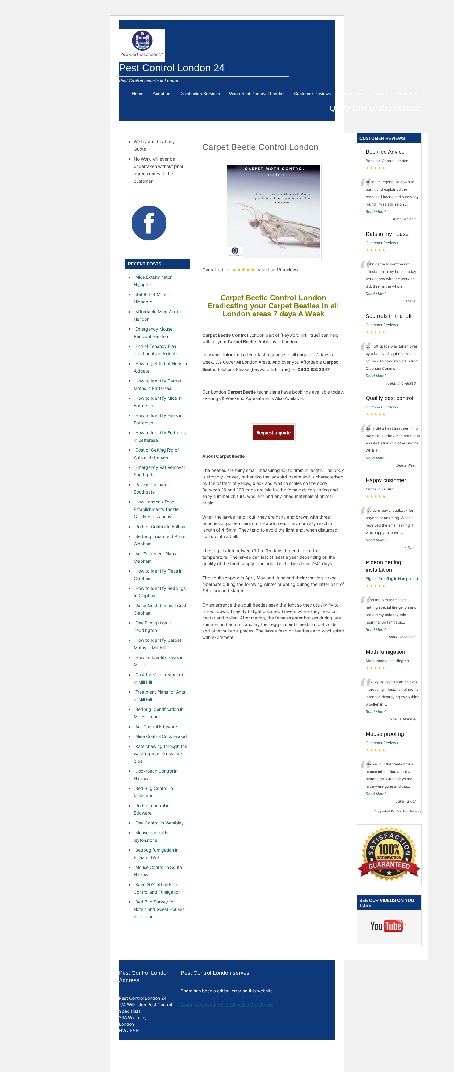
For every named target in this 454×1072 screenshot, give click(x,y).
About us (161, 93)
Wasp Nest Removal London (257, 93)
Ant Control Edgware (156, 726)
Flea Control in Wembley (159, 822)
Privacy (380, 93)
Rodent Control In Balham (161, 526)
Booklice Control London (387, 160)
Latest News (352, 93)
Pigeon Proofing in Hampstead (392, 578)
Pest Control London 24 (172, 67)
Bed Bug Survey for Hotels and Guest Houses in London (159, 909)
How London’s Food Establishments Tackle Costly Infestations (156, 509)
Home (138, 93)
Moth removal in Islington (387, 660)
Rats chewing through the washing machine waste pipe (160, 754)
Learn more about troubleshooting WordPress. (227, 1004)
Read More (375, 211)
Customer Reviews (312, 93)
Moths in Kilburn (379, 489)
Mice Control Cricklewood (161, 736)
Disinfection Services (199, 93)
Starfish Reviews (409, 811)
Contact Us (407, 93)
